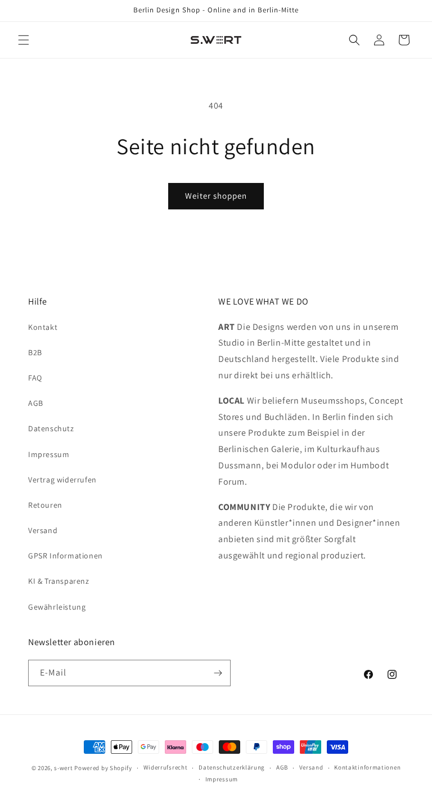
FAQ (35, 378)
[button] (23, 40)
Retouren (45, 505)
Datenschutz (51, 428)
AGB (35, 403)
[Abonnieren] (217, 673)
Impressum (48, 454)
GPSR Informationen (65, 556)
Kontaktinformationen (367, 767)
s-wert (63, 768)
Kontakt (42, 327)
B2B (35, 352)
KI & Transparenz (58, 581)
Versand (42, 530)
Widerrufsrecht (165, 767)
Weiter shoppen (216, 195)
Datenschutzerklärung (232, 767)
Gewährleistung (57, 607)
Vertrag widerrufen (62, 480)
